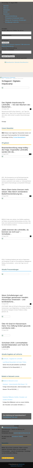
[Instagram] (3, 25)
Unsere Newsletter (7, 128)
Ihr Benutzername (6, 35)
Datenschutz (13, 466)
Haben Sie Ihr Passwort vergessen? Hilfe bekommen (16, 44)
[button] (3, 74)
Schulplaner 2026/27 (17, 436)
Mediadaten (6, 10)
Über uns (5, 8)
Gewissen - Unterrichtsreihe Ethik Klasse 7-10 (15, 384)
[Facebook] (2, 25)
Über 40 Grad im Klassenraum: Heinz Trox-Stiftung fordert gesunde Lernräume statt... (16, 326)
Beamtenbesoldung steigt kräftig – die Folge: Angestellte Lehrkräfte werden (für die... (15, 150)
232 (30, 154)
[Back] (2, 27)
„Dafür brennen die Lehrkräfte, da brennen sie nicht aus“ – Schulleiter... (15, 232)
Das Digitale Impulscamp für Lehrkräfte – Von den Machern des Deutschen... (16, 105)
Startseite (6, 5)
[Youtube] (7, 25)
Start (3, 78)
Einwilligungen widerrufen (12, 22)
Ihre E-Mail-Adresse (7, 54)
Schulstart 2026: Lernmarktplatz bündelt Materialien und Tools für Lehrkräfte (15, 345)
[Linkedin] (5, 25)
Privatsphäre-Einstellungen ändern (14, 18)
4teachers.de (21, 464)
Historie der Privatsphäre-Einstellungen (15, 20)
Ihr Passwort (5, 40)
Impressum (6, 14)
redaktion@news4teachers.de (22, 433)
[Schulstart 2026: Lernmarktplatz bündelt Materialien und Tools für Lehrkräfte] (16, 337)
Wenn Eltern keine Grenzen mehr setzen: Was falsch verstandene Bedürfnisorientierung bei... (15, 192)
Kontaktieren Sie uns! (10, 417)
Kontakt (5, 12)
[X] (6, 25)
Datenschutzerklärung (11, 16)
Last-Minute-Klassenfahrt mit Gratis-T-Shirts (14, 362)
